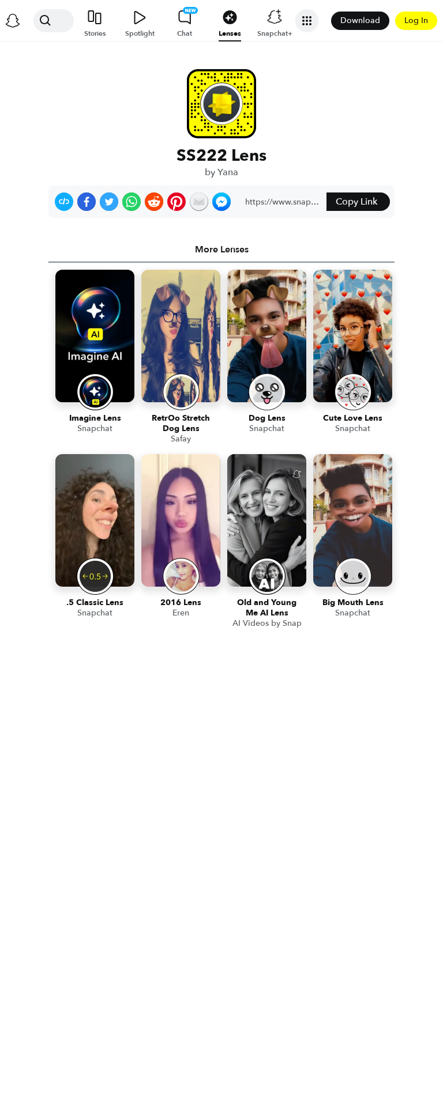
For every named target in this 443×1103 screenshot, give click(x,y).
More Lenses (222, 249)
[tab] (221, 249)
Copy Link (356, 201)
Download (360, 20)
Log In (416, 20)
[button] (64, 201)
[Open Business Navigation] (306, 20)
